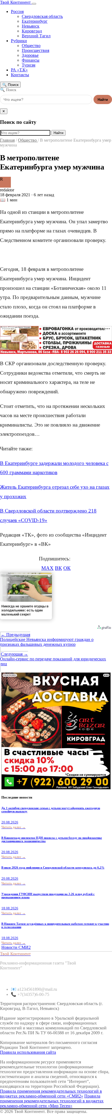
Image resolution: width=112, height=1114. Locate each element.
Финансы (30, 60)
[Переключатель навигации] (34, 4)
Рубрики (19, 40)
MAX (47, 568)
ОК (67, 568)
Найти (103, 100)
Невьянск (30, 26)
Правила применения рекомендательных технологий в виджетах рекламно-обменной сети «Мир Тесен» (52, 1101)
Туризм (28, 65)
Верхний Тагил (36, 36)
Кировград (32, 31)
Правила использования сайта (28, 1052)
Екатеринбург (35, 21)
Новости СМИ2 (16, 947)
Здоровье (30, 55)
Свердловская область (42, 16)
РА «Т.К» (19, 70)
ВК (58, 568)
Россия (17, 11)
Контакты (20, 74)
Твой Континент (16, 2)
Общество (31, 45)
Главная (7, 140)
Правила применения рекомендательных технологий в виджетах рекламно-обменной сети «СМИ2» (51, 1093)
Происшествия (35, 50)
